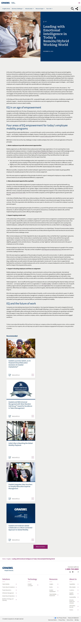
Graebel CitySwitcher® (52, 590)
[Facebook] (78, 571)
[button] (79, 2)
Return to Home (40, 547)
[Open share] (77, 9)
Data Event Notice (52, 620)
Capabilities (72, 584)
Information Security (72, 606)
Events (51, 587)
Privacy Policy (61, 620)
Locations (71, 590)
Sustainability (72, 597)
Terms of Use (70, 620)
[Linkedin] (70, 571)
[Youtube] (72, 571)
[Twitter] (75, 571)
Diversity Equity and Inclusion (72, 601)
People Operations (6, 590)
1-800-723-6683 (72, 569)
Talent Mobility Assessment (52, 595)
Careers (71, 610)
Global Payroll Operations (8, 596)
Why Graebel (72, 587)
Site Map (77, 620)
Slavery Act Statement (73, 617)
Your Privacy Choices (61, 617)
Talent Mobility (5, 584)
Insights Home (6, 9)
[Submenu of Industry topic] (33, 8)
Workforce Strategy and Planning (7, 599)
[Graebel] (8, 3)
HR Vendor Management (8, 593)
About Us (73, 579)
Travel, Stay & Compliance (8, 587)
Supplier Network (71, 593)
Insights (51, 584)
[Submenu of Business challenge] (22, 8)
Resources (53, 579)
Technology (32, 579)
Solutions (6, 579)
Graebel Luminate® (30, 584)
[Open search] (72, 9)
